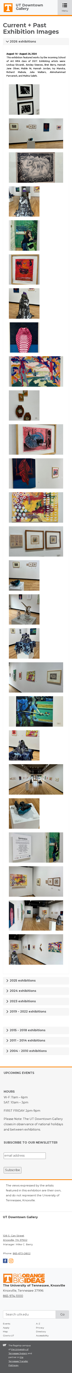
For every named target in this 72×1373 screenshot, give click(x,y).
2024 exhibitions (22, 991)
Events (6, 1323)
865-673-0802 (21, 1253)
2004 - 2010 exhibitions (28, 1051)
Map (5, 1331)
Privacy (40, 1327)
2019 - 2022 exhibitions (27, 1011)
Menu (67, 7)
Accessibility (42, 1335)
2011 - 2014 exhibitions (27, 1040)
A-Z (38, 1323)
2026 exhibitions (22, 41)
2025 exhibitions (22, 980)
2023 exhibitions (22, 1001)
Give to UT (8, 1335)
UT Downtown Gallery (29, 7)
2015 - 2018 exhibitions (27, 1030)
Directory (41, 1331)
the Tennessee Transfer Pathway (18, 1361)
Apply (6, 1327)
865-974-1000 (13, 1296)
